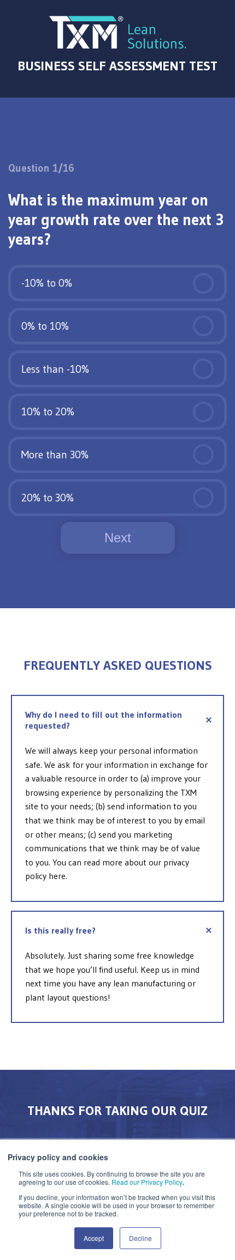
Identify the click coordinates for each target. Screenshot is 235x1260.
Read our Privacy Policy (147, 1181)
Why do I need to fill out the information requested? (103, 720)
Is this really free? (60, 930)
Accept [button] (94, 1238)
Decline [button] (140, 1238)
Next (117, 537)
